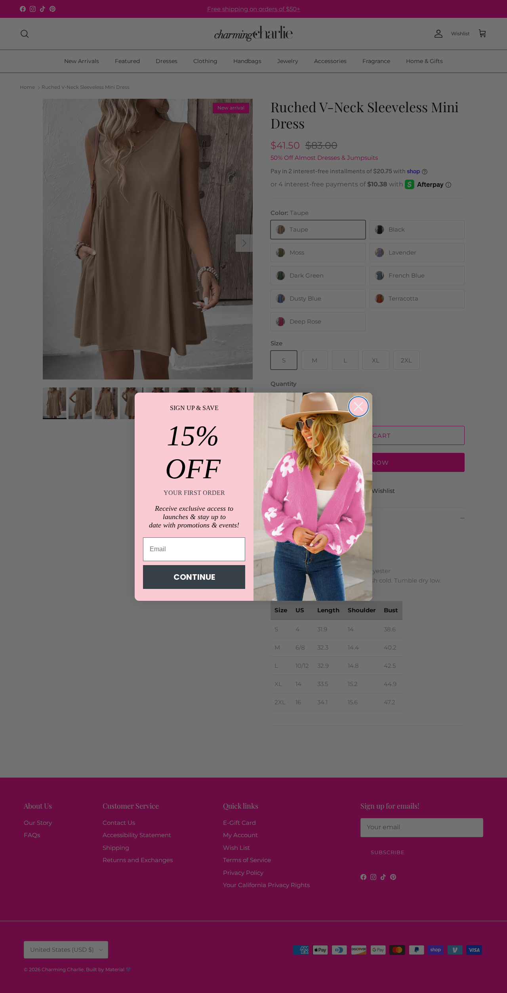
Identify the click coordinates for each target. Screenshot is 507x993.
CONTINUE (194, 577)
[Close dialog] (358, 406)
